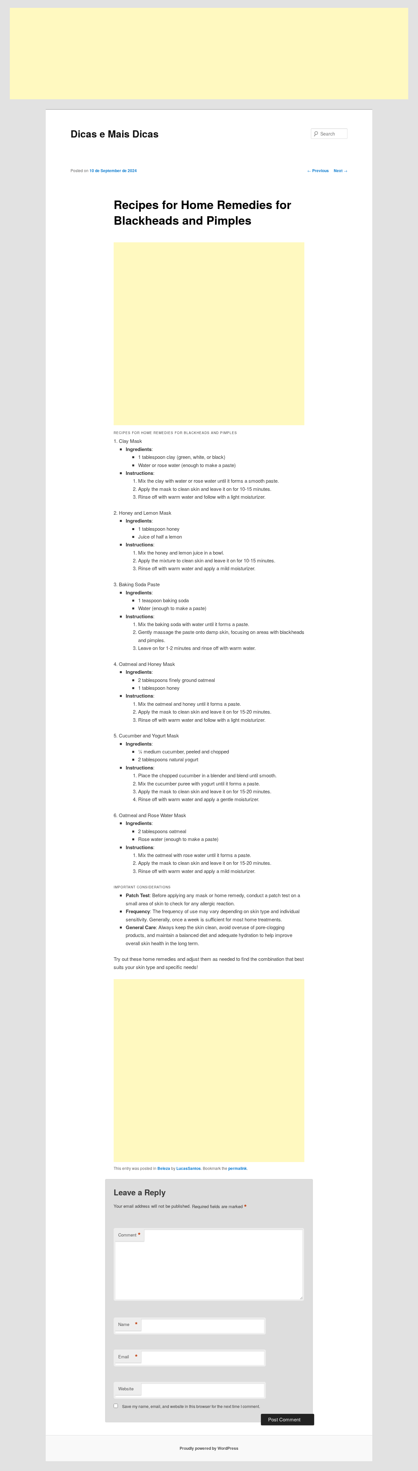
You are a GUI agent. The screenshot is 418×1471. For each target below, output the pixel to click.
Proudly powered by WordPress (209, 1448)
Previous (318, 170)
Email (128, 1356)
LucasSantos (188, 1168)
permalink (237, 1168)
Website (126, 1388)
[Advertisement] (206, 53)
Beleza (163, 1168)
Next (340, 170)
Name (128, 1324)
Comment (129, 1235)
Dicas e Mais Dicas (115, 133)
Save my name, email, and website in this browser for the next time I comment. (191, 1406)
